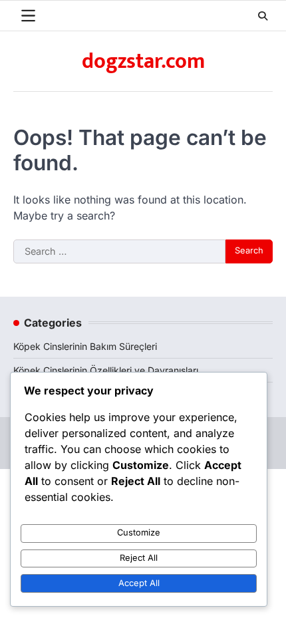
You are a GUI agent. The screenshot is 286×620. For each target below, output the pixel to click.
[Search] (263, 16)
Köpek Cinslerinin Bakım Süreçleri (85, 346)
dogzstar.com (143, 61)
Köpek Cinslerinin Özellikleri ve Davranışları (105, 370)
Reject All (139, 558)
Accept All (139, 583)
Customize (138, 533)
